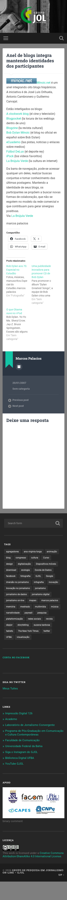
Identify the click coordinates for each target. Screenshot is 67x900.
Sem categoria (21, 388)
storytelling (23, 625)
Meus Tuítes (10, 688)
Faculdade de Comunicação (22, 740)
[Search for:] (33, 523)
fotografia (25, 576)
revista (49, 619)
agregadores (12, 551)
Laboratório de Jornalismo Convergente (30, 725)
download (11, 570)
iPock (10, 156)
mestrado (25, 606)
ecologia (25, 570)
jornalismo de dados (16, 594)
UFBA (9, 637)
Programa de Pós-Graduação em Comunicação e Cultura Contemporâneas (34, 732)
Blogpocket (14, 118)
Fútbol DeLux (15, 151)
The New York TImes (28, 631)
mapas (32, 600)
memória (10, 606)
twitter (47, 631)
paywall (28, 612)
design (9, 564)
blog (8, 557)
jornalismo (40, 588)
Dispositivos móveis (46, 564)
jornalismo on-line (15, 600)
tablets (9, 631)
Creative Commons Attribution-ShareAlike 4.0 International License (33, 854)
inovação (53, 582)
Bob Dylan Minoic (18, 132)
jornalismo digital (41, 594)
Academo (11, 719)
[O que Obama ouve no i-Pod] (19, 324)
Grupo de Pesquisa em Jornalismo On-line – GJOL (33, 871)
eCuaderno (13, 142)
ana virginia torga (33, 551)
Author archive (19, 367)
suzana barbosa (42, 625)
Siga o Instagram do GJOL (21, 752)
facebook (10, 576)
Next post (18, 405)
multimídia (40, 606)
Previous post (20, 400)
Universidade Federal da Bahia (23, 746)
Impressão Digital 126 (18, 713)
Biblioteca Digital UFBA (19, 758)
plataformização (14, 619)
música (54, 606)
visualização (23, 637)
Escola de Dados (43, 570)
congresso (21, 557)
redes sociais (34, 619)
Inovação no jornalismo (18, 588)
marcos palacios (49, 600)
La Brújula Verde (17, 161)
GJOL (38, 576)
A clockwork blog (17, 114)
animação (52, 551)
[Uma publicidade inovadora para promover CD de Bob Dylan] (44, 284)
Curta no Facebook (16, 657)
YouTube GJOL (14, 763)
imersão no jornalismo (17, 582)
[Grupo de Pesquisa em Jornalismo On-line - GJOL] (33, 16)
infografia (39, 582)
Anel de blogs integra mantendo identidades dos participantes (30, 60)
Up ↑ (61, 874)
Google (49, 576)
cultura (34, 557)
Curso (46, 557)
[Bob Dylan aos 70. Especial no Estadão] (19, 280)
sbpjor (9, 625)
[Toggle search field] (61, 38)
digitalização (24, 564)
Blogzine (12, 128)
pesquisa (42, 612)
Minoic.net (44, 82)
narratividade (13, 612)
